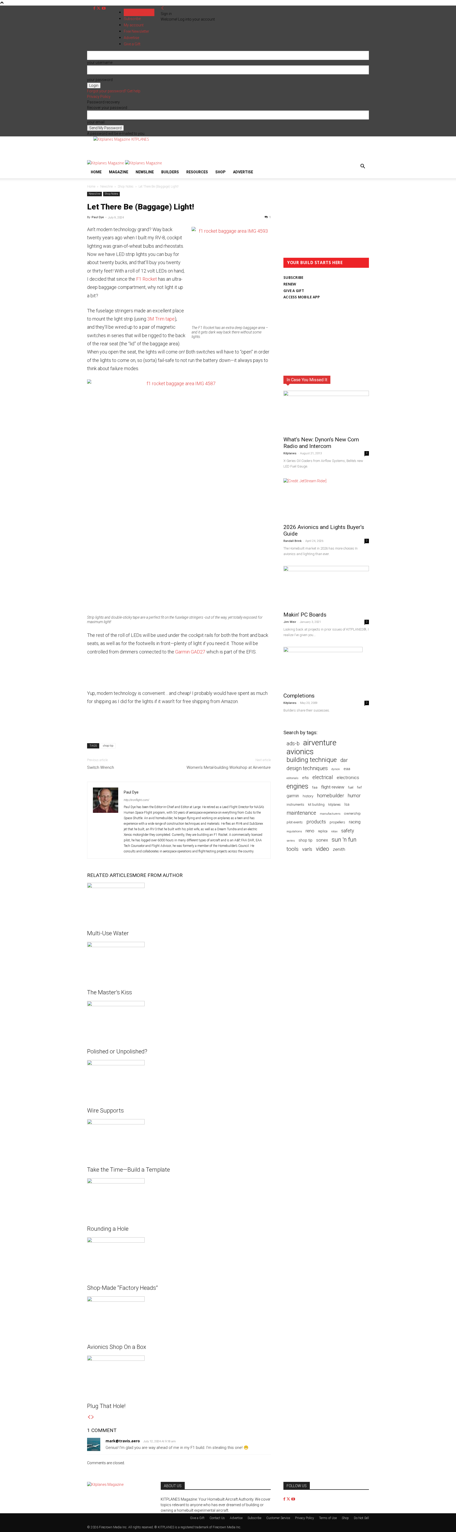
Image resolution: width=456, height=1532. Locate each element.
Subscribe (132, 19)
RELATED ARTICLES (109, 875)
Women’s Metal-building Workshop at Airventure (229, 767)
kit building (316, 804)
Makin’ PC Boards (304, 615)
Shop (220, 172)
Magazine (118, 172)
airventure (319, 743)
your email (95, 122)
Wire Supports (105, 1110)
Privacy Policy (99, 96)
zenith (339, 849)
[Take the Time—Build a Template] (179, 1139)
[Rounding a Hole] (179, 1198)
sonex (322, 840)
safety (347, 830)
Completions (299, 696)
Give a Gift (197, 1518)
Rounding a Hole (108, 1228)
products (316, 822)
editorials (292, 778)
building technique (312, 760)
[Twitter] (99, 8)
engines (297, 786)
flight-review (332, 787)
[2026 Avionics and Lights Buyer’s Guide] (326, 499)
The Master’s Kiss (109, 992)
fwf (359, 787)
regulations (294, 831)
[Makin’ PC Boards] (326, 587)
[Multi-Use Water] (179, 902)
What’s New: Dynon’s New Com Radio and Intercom (321, 442)
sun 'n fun (344, 839)
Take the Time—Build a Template (128, 1169)
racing (354, 821)
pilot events (295, 822)
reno (310, 830)
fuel (350, 787)
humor (354, 795)
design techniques (307, 768)
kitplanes (334, 804)
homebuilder (330, 796)
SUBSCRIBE (293, 277)
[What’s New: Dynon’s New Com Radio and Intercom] (326, 412)
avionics (300, 752)
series (291, 840)
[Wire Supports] (179, 1080)
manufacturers (330, 813)
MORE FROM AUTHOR (157, 875)
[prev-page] (89, 1417)
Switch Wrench (100, 767)
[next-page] (92, 1417)
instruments (295, 804)
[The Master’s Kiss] (179, 961)
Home (96, 172)
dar (344, 760)
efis (305, 777)
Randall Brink (292, 541)
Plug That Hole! (106, 1406)
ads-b (293, 743)
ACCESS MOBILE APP (301, 297)
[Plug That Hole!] (179, 1375)
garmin (293, 795)
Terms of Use (328, 1518)
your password (100, 80)
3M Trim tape (161, 319)
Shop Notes (126, 186)
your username (99, 62)
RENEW (289, 284)
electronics (348, 777)
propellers (337, 822)
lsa (346, 804)
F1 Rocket (146, 279)
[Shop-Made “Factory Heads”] (179, 1257)
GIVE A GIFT (293, 290)
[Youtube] (104, 8)
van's (307, 849)
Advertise (243, 172)
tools (292, 849)
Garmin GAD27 (190, 652)
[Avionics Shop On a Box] (179, 1316)
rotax (334, 831)
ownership (352, 813)
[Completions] (326, 668)
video (322, 849)
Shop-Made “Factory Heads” (122, 1288)
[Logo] (106, 162)
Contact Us (217, 1518)
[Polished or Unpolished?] (179, 1021)
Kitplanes (289, 453)
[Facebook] (94, 8)
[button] (362, 166)
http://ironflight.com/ (136, 800)
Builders (170, 172)
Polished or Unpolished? (117, 1051)
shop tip (108, 745)
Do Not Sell (361, 1518)
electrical (322, 777)
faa (314, 787)
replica (322, 831)
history (308, 796)
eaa (347, 768)
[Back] (162, 8)
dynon (335, 769)
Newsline (145, 172)
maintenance (301, 813)
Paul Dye (98, 217)
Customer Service (278, 1518)
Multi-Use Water (108, 933)
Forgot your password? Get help (113, 91)
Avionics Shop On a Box (116, 1347)
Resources (197, 172)
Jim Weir (289, 622)
